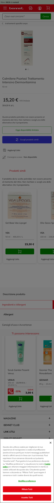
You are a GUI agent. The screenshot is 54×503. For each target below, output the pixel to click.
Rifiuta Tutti (27, 489)
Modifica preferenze (27, 481)
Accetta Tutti (27, 497)
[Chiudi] (50, 443)
